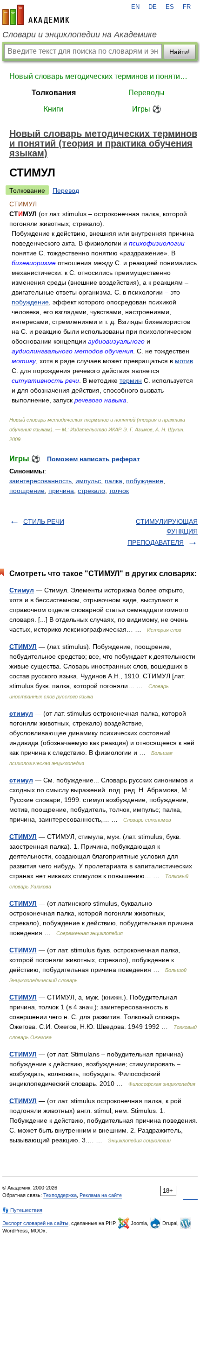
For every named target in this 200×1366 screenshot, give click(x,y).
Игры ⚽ (146, 109)
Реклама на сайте (101, 1195)
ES (170, 7)
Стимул (21, 590)
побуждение (30, 302)
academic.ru (35, 15)
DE (152, 7)
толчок (119, 490)
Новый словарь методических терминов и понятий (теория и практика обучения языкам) (100, 76)
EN (135, 7)
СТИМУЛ (23, 646)
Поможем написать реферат (93, 459)
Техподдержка (60, 1195)
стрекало (91, 490)
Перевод (66, 190)
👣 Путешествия (22, 1210)
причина (61, 490)
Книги (53, 109)
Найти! (179, 52)
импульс (88, 481)
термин (131, 380)
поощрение (27, 490)
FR (187, 7)
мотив (184, 361)
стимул (21, 713)
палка (113, 481)
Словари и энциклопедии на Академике (79, 34)
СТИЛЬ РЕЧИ (43, 521)
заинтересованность (40, 481)
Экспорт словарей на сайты (35, 1223)
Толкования (54, 93)
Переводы (146, 93)
